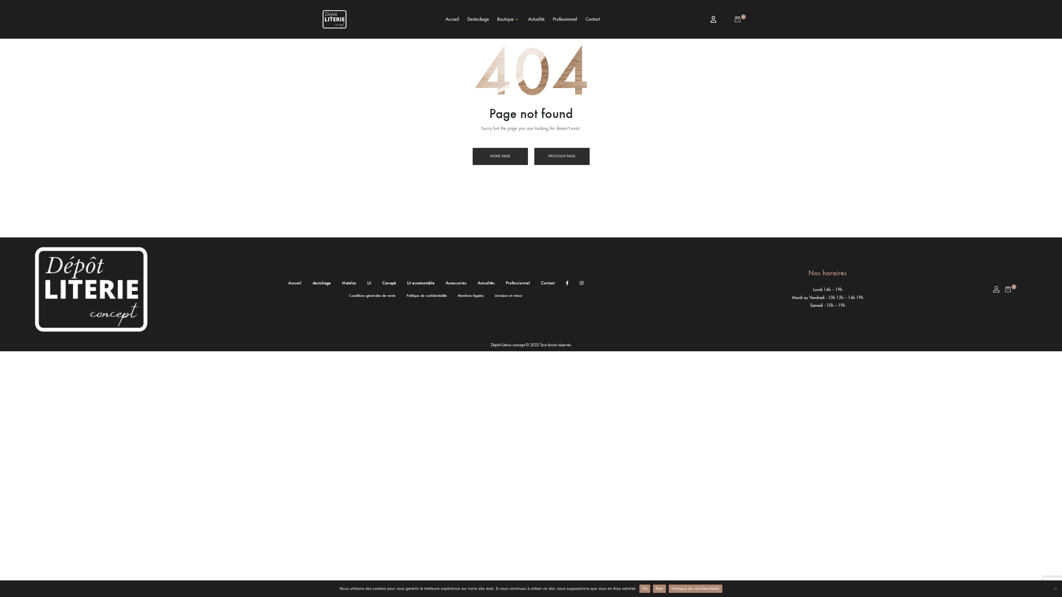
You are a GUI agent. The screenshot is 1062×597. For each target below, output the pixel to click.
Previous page (562, 156)
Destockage (478, 19)
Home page (500, 156)
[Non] (1055, 588)
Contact (592, 19)
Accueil (452, 19)
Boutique (505, 19)
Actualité (536, 19)
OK (644, 588)
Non (659, 588)
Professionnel (565, 19)
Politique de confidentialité (695, 588)
